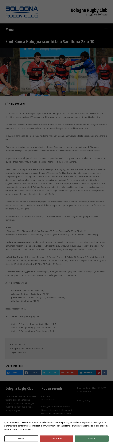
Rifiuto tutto (56, 438)
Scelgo (21, 438)
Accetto (91, 438)
